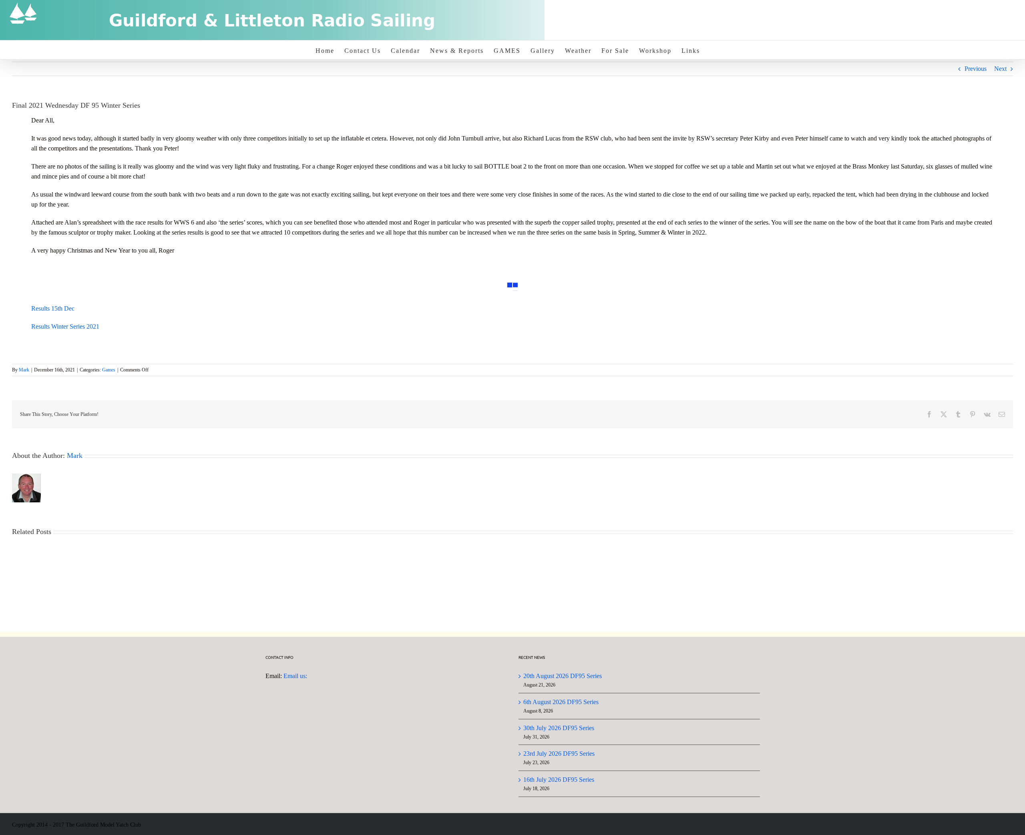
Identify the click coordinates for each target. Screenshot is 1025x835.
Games (108, 370)
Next (1000, 68)
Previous (976, 68)
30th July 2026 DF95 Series (558, 728)
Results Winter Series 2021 (65, 326)
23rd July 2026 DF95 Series (559, 753)
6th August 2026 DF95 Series (561, 702)
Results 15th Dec (52, 308)
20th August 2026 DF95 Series (562, 675)
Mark (24, 370)
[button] (486, 277)
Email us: (295, 675)
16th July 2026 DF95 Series (558, 779)
